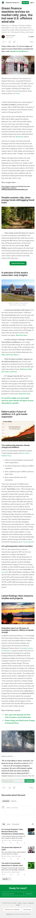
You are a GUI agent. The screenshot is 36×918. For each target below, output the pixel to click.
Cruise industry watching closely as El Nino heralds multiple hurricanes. (13, 837)
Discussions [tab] (15, 824)
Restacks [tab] (13, 801)
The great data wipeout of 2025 (11, 848)
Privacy (19, 903)
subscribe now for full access (19, 51)
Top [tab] (4, 824)
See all (5, 879)
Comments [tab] (6, 801)
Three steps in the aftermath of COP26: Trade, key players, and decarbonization (18, 716)
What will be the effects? (10, 355)
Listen (32, 36)
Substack (9, 914)
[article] (18, 836)
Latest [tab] (8, 824)
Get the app (27, 909)
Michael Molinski (17, 840)
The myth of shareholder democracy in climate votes (12, 864)
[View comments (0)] (10, 42)
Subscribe (25, 2)
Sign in (32, 2)
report (3, 572)
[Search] (33, 824)
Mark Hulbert (16, 872)
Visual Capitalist (28, 542)
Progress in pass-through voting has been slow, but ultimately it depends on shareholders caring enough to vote (13, 869)
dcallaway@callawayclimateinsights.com (14, 189)
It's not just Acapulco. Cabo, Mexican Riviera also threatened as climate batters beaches (13, 831)
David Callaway (10, 35)
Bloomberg (19, 136)
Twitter (17, 93)
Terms (25, 903)
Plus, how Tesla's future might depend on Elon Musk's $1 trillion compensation (13, 853)
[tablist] (9, 801)
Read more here (21, 335)
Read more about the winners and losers (16, 370)
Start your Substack (13, 909)
